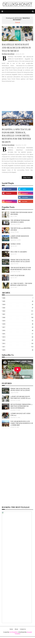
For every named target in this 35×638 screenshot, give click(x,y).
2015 (18, 334)
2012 (18, 343)
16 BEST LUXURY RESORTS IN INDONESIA (19, 237)
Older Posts (27, 177)
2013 (18, 340)
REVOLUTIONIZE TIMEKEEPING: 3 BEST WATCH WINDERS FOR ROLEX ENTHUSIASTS (21, 406)
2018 (18, 324)
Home (11, 629)
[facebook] (9, 189)
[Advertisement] (17, 96)
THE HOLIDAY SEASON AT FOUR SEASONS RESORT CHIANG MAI (20, 268)
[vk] (25, 197)
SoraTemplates (13, 632)
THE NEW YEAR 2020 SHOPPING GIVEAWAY (20, 229)
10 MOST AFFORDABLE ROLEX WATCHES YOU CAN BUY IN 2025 (20, 397)
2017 (18, 327)
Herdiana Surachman (8, 54)
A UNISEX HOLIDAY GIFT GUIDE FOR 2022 (20, 414)
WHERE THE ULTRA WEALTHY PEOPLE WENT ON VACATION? (20, 260)
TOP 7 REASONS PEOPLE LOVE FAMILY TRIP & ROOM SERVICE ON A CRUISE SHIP (21, 423)
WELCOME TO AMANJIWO (18, 252)
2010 (18, 350)
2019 (18, 321)
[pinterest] (9, 193)
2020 (18, 317)
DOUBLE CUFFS (15, 244)
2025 (18, 301)
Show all (17, 22)
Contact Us (23, 629)
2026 (18, 298)
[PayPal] (9, 197)
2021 (18, 314)
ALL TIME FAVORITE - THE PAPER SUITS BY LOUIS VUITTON (21, 284)
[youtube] (25, 201)
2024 (18, 304)
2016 (18, 330)
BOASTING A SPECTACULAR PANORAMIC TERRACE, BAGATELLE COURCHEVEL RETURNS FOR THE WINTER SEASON (16, 135)
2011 (18, 347)
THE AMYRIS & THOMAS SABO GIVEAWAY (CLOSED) (20, 221)
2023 (18, 308)
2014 (18, 337)
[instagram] (25, 193)
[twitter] (25, 189)
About (16, 629)
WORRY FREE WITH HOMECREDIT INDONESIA (21, 213)
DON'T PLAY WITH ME (17, 275)
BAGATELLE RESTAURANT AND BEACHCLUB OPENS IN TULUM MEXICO (16, 47)
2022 (18, 311)
